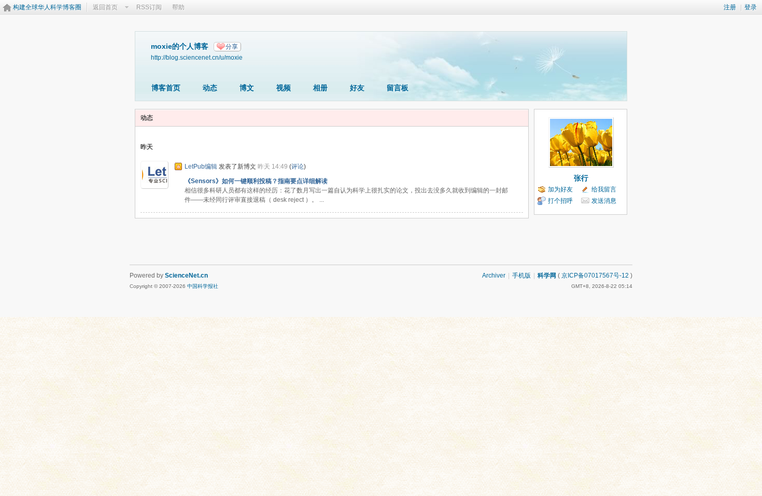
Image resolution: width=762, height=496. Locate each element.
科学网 (547, 275)
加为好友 (560, 189)
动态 (210, 88)
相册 (320, 88)
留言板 (397, 88)
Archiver (493, 275)
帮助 (178, 7)
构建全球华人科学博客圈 (47, 7)
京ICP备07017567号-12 (595, 275)
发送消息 (603, 200)
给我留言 (603, 189)
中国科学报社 (202, 286)
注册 (730, 7)
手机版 (521, 275)
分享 (231, 46)
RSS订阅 (149, 7)
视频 (283, 88)
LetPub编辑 (201, 166)
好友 (357, 88)
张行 (581, 178)
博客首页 (165, 88)
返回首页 (105, 7)
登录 (750, 7)
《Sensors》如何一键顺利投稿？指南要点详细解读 (256, 181)
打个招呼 (560, 200)
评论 (297, 166)
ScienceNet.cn (186, 275)
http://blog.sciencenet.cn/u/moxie (197, 57)
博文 (246, 88)
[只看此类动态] (178, 166)
